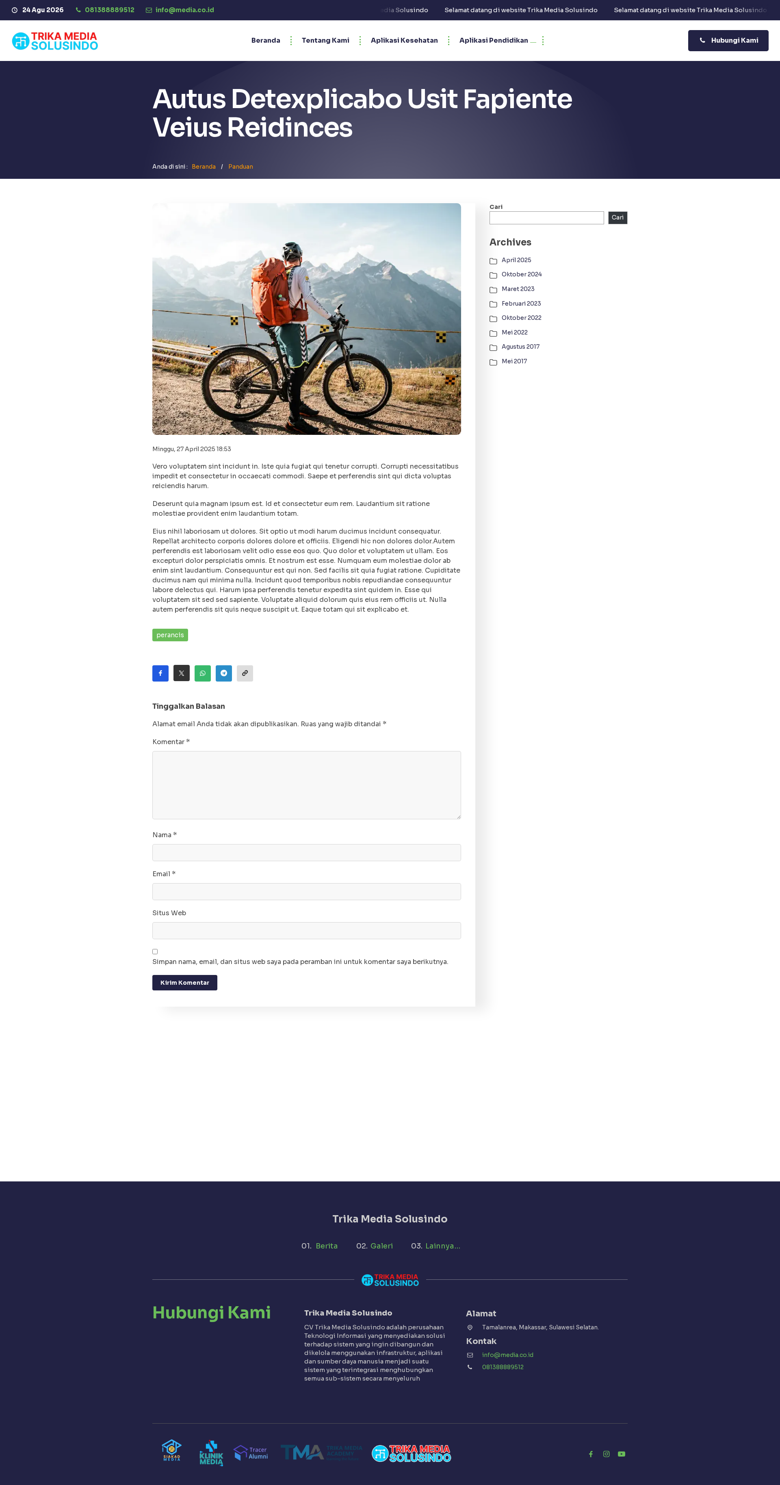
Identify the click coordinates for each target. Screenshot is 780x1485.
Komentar (171, 742)
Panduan (240, 166)
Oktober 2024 (522, 274)
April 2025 (516, 260)
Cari (496, 207)
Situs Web (169, 913)
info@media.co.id (507, 1355)
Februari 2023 (521, 303)
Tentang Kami (325, 40)
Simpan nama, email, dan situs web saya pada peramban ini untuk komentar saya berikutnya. (300, 961)
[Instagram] (606, 1454)
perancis (170, 635)
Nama (164, 835)
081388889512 (503, 1367)
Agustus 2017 (521, 346)
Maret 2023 (518, 289)
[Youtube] (621, 1454)
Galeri (381, 1246)
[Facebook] (591, 1454)
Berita (327, 1246)
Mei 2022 (515, 332)
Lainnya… (442, 1246)
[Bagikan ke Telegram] (224, 673)
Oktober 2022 (522, 317)
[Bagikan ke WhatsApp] (203, 673)
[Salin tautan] (245, 673)
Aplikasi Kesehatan (404, 40)
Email (164, 874)
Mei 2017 (514, 361)
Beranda (265, 40)
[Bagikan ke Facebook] (160, 673)
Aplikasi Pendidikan (493, 40)
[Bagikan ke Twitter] (181, 673)
